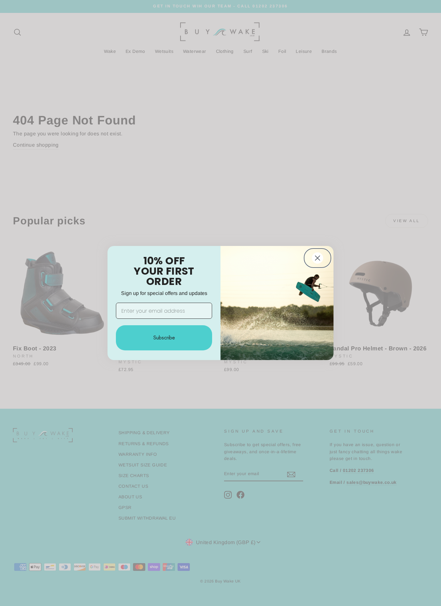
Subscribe (164, 337)
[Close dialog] (317, 258)
